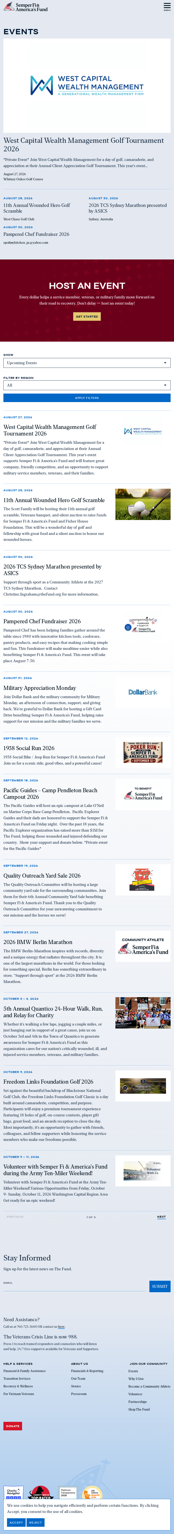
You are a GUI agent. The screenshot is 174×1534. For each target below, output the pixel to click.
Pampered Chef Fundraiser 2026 (42, 621)
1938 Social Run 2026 (29, 748)
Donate (12, 1426)
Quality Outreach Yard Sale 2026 (42, 875)
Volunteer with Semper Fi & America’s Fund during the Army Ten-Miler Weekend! (55, 1170)
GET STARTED (87, 316)
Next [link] (161, 1216)
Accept (16, 1522)
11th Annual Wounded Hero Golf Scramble (54, 500)
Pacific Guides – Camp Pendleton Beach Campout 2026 (50, 794)
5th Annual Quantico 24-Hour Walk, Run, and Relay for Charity (53, 1012)
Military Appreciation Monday (39, 688)
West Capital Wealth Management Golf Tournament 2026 (49, 430)
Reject (35, 1522)
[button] (167, 6)
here (61, 1327)
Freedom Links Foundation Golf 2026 (48, 1081)
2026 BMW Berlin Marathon (37, 942)
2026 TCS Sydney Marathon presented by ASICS (52, 570)
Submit (160, 1286)
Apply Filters (87, 398)
